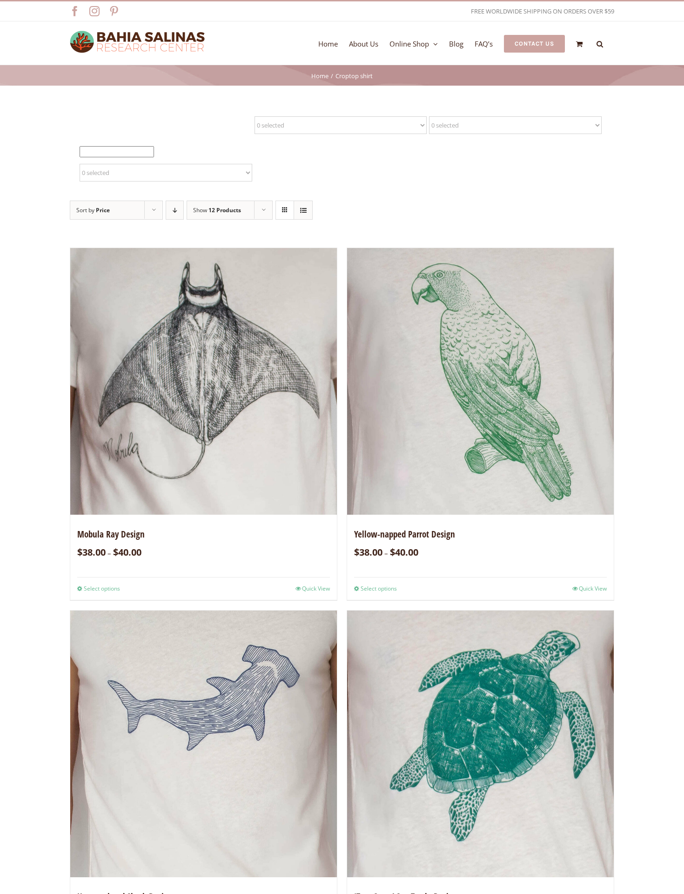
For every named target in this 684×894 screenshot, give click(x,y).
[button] (600, 43)
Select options (102, 588)
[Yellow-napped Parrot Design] (480, 381)
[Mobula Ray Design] (203, 381)
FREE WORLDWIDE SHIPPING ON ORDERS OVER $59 (542, 11)
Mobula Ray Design (111, 534)
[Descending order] (175, 210)
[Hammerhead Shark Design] (203, 744)
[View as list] (303, 210)
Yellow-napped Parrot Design (404, 534)
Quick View (316, 588)
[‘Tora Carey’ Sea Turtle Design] (480, 744)
